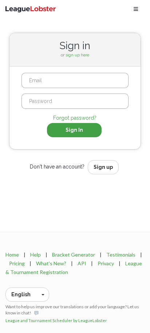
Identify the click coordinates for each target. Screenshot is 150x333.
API (82, 263)
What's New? (51, 263)
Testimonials (120, 254)
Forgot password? (74, 118)
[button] (27, 295)
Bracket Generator (73, 254)
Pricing (17, 263)
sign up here (77, 55)
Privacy (106, 263)
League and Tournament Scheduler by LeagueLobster (56, 320)
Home (12, 254)
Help (35, 254)
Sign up (103, 167)
